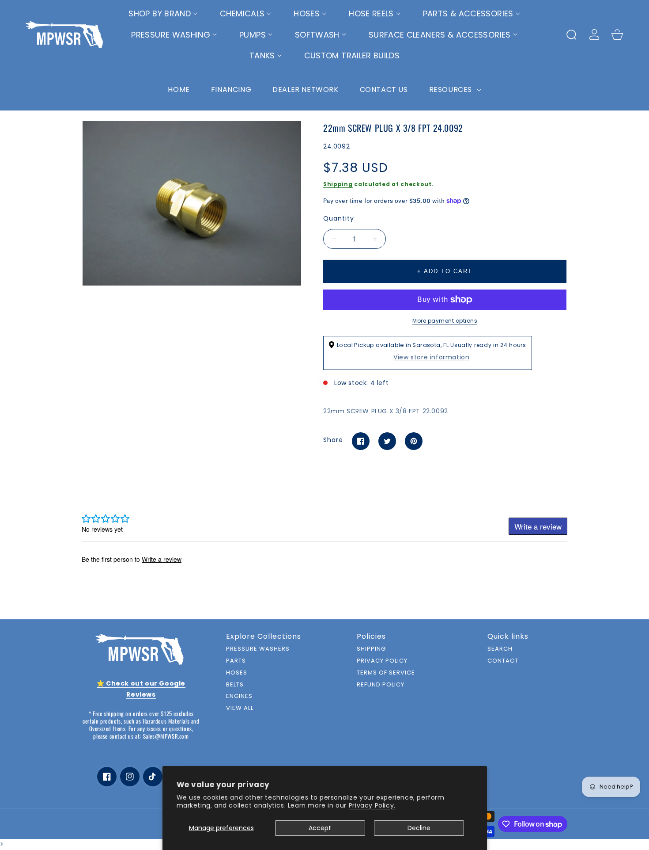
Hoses (236, 673)
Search (500, 649)
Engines (239, 696)
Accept (320, 827)
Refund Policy (380, 685)
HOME (178, 89)
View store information (431, 357)
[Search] (571, 34)
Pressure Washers (258, 649)
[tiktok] (152, 776)
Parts (236, 661)
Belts (235, 685)
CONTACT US (384, 89)
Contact (502, 661)
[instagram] (130, 776)
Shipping (338, 184)
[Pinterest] (414, 441)
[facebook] (107, 776)
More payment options (444, 320)
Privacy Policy (382, 661)
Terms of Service (386, 673)
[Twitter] (387, 441)
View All (239, 708)
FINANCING (231, 89)
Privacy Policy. (372, 805)
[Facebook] (361, 441)
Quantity (338, 218)
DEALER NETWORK (305, 89)
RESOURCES (451, 89)
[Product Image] (192, 203)
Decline (419, 827)
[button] (163, 13)
